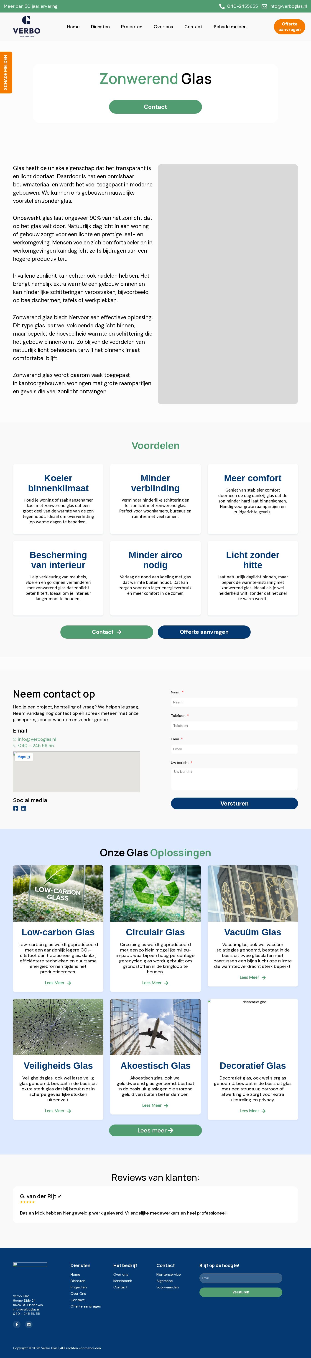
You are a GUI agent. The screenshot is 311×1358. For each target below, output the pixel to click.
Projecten (131, 27)
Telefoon (178, 716)
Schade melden (230, 27)
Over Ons (78, 1293)
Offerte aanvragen (86, 1306)
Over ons (163, 27)
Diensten (100, 27)
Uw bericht (180, 763)
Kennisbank (122, 1280)
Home (73, 27)
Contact (193, 27)
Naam (176, 692)
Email (175, 739)
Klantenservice (168, 1274)
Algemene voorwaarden (167, 1284)
